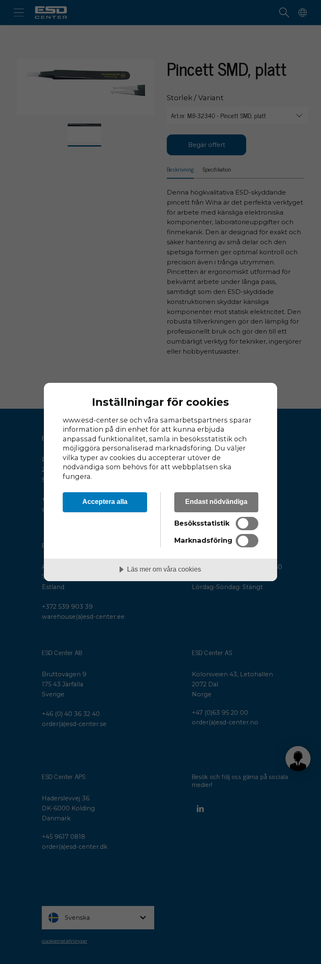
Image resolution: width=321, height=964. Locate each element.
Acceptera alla (104, 501)
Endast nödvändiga (216, 501)
